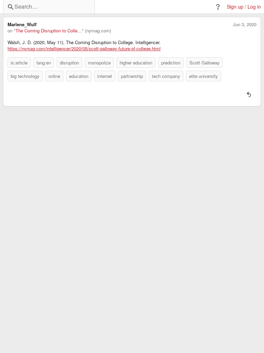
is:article (19, 62)
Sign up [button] (235, 6)
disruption (69, 62)
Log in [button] (254, 6)
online (54, 76)
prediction (170, 62)
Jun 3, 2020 (244, 24)
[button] (218, 6)
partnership (132, 76)
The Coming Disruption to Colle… (48, 31)
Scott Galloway (204, 62)
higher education (136, 62)
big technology (25, 76)
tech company (166, 76)
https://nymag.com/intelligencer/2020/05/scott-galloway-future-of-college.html (84, 49)
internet (104, 76)
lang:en (43, 62)
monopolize (99, 62)
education (78, 76)
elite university (203, 76)
